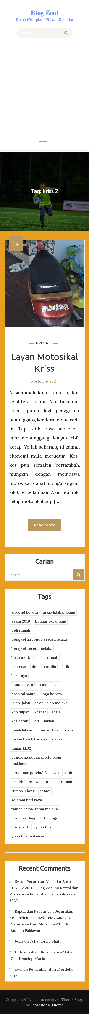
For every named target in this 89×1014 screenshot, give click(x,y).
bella (19, 941)
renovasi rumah (42, 781)
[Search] (66, 33)
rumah (66, 781)
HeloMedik (24, 952)
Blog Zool (44, 12)
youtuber (43, 827)
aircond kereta (24, 612)
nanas (57, 739)
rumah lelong (23, 790)
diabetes (19, 666)
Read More (44, 525)
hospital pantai (24, 693)
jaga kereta (52, 693)
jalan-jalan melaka (51, 703)
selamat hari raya (26, 800)
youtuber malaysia (27, 836)
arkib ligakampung (59, 612)
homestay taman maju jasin (35, 684)
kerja (56, 712)
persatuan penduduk (29, 772)
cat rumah (49, 657)
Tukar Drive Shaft (45, 941)
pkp (55, 772)
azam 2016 (20, 621)
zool (53, 381)
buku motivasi (23, 657)
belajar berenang (50, 621)
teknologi (48, 818)
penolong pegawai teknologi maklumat (36, 760)
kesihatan (19, 721)
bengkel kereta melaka (31, 648)
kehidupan (20, 712)
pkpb (68, 772)
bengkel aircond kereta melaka (39, 639)
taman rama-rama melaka (34, 809)
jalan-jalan (20, 703)
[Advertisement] (44, 86)
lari (36, 721)
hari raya (19, 675)
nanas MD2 (21, 748)
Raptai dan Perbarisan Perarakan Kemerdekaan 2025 (43, 894)
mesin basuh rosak (57, 730)
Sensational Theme (47, 1005)
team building (23, 818)
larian (49, 721)
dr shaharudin (44, 666)
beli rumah (20, 630)
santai (45, 790)
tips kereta (20, 827)
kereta (40, 712)
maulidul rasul (23, 730)
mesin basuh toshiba (29, 739)
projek (43, 343)
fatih (65, 666)
